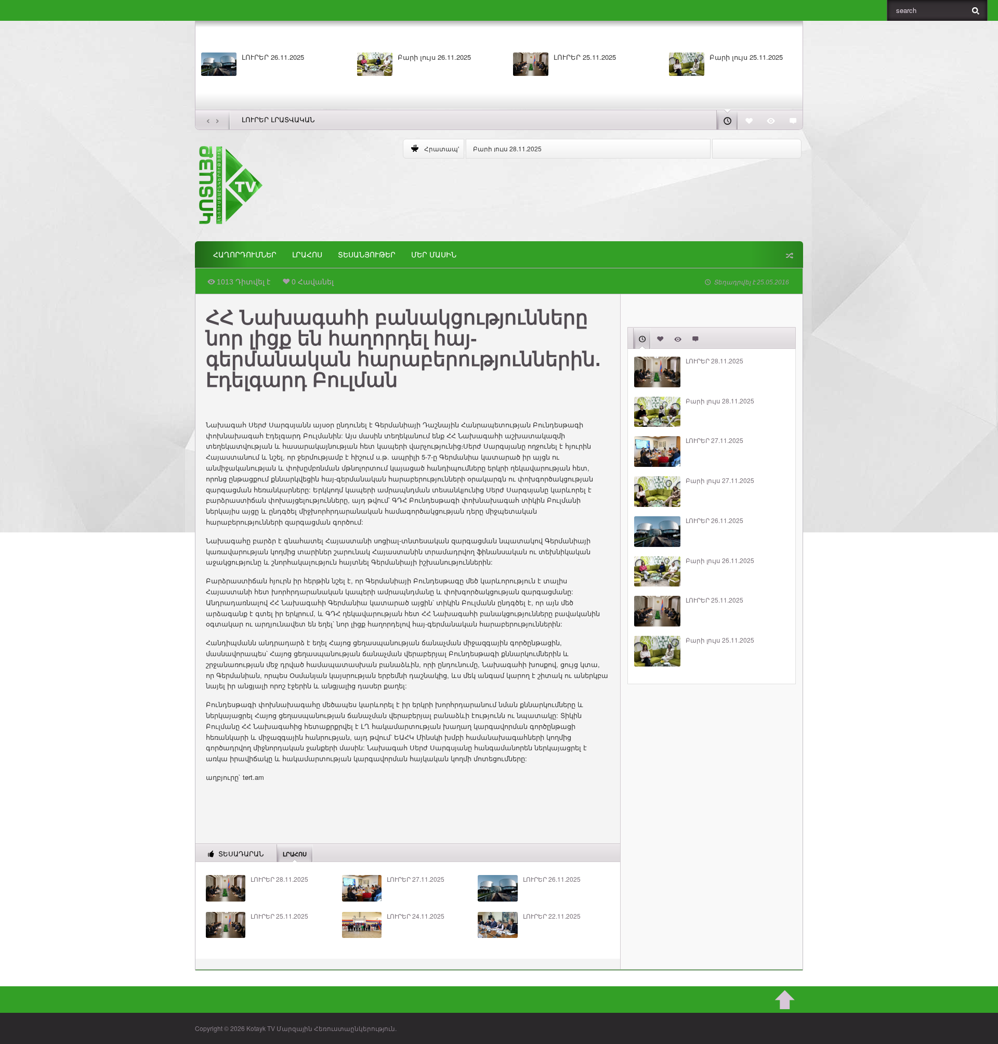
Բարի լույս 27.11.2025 (720, 480)
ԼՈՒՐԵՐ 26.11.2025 (273, 57)
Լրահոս (307, 255)
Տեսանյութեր (367, 255)
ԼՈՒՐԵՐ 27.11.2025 (415, 879)
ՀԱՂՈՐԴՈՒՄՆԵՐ (245, 255)
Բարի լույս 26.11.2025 (434, 57)
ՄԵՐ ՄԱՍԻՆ (433, 255)
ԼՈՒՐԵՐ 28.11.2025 (279, 879)
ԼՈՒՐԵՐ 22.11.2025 (552, 916)
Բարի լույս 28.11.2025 (507, 148)
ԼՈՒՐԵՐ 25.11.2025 (585, 57)
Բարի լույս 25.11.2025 (746, 57)
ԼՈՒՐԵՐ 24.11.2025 (415, 916)
